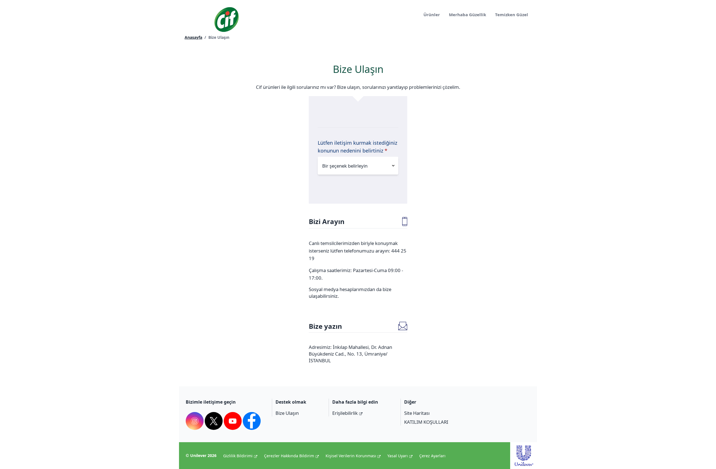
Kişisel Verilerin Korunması (351, 455)
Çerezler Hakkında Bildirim (289, 455)
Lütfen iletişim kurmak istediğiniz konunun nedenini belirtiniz (357, 146)
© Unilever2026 (201, 455)
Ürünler (431, 14)
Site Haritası (417, 413)
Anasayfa (193, 37)
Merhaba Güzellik (467, 14)
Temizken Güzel (511, 14)
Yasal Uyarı (397, 455)
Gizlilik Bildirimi (238, 455)
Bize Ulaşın (287, 413)
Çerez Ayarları (432, 455)
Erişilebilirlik (345, 413)
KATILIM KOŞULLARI (426, 422)
